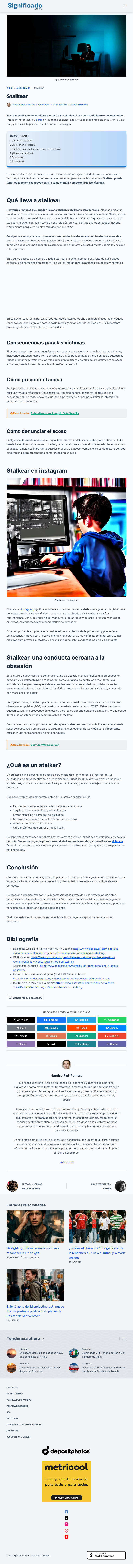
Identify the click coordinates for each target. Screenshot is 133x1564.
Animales (24, 1363)
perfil (39, 119)
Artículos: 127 (66, 1162)
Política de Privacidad (19, 1400)
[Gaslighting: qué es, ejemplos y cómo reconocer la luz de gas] (35, 1226)
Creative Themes (40, 1555)
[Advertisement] (66, 292)
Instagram (27, 609)
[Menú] (124, 6)
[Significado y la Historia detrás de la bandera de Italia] (74, 1353)
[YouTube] (66, 1537)
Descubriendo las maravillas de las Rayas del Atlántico (40, 1369)
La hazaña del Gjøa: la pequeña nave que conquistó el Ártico (41, 1354)
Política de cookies (17, 1406)
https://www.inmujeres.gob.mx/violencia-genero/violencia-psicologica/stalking (61, 978)
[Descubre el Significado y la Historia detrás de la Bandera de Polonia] (74, 1368)
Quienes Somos (15, 1394)
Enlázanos (13, 1430)
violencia (117, 841)
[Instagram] (66, 1524)
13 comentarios (79, 105)
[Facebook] (66, 1512)
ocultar (23, 136)
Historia (23, 1349)
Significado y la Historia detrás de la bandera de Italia (103, 1354)
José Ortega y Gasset (19, 1437)
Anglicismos (60, 105)
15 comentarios (31, 1257)
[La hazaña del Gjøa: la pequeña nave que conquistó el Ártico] (11, 1353)
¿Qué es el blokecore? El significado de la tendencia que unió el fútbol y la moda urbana (97, 1252)
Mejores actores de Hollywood (24, 1424)
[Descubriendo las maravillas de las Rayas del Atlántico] (11, 1368)
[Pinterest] (66, 1531)
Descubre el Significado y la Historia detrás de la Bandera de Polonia (103, 1369)
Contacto (12, 1387)
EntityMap (12, 1418)
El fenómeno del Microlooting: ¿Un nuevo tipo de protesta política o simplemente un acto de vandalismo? (35, 1311)
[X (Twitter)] (66, 1518)
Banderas (86, 1349)
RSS (9, 1412)
